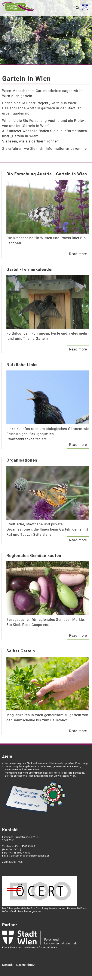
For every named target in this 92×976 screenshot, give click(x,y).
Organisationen (21, 460)
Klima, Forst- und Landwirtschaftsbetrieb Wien (29, 947)
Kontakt (8, 965)
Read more (78, 254)
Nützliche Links (22, 364)
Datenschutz (25, 965)
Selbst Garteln (20, 651)
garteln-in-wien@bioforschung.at (30, 855)
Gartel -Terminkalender (29, 269)
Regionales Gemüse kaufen (33, 555)
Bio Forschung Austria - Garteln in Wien (46, 173)
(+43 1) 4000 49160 (23, 846)
